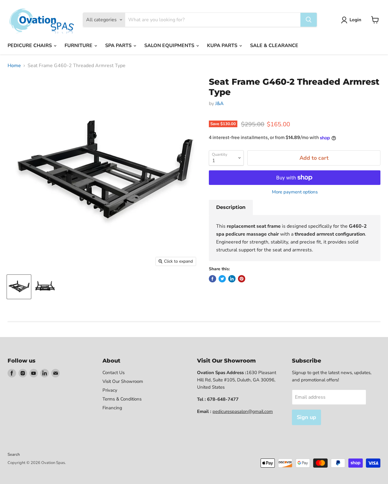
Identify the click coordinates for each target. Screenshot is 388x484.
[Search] (308, 20)
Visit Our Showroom (122, 381)
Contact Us (113, 373)
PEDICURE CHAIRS (30, 45)
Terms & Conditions (122, 399)
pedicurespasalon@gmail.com (242, 411)
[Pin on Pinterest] (241, 278)
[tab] (231, 207)
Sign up (306, 417)
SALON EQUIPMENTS (170, 45)
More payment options (295, 192)
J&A (219, 103)
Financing (112, 408)
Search (14, 454)
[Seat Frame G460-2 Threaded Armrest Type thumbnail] (19, 287)
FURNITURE (79, 45)
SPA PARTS (119, 45)
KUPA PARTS (223, 45)
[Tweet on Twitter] (222, 278)
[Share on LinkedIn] (232, 278)
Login (355, 20)
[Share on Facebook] (212, 278)
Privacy (109, 390)
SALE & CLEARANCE (274, 45)
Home (14, 65)
